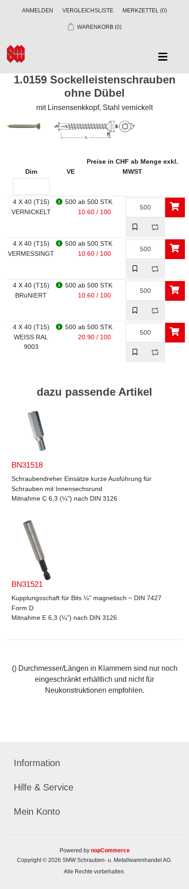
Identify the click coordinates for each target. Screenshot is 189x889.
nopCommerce (110, 850)
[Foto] (37, 431)
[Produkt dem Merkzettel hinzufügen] (135, 227)
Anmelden (37, 10)
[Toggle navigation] (162, 57)
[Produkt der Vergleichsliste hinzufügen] (155, 227)
